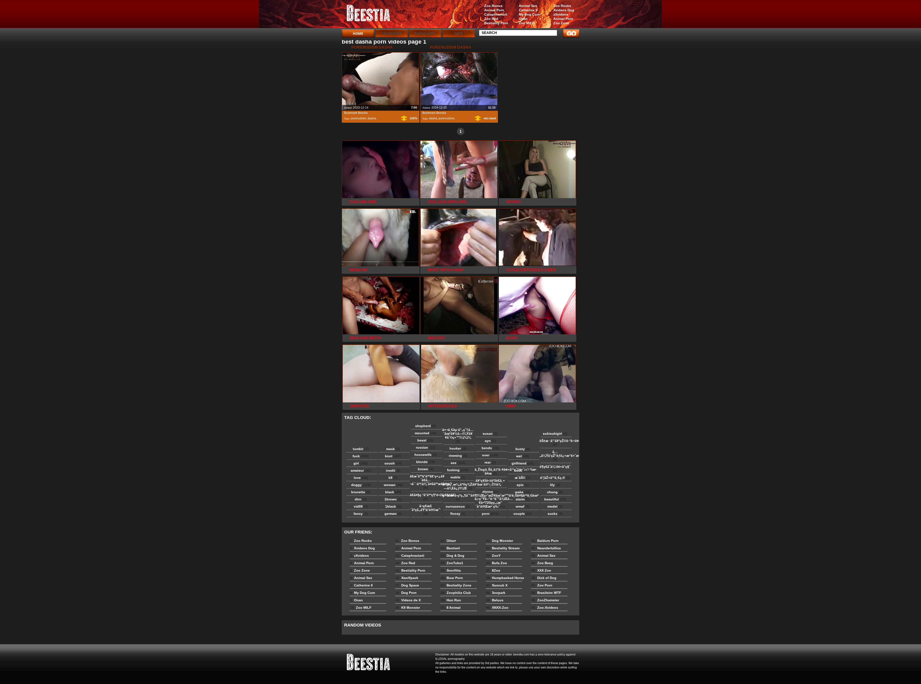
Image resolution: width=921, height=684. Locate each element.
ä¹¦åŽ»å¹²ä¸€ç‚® (555, 478)
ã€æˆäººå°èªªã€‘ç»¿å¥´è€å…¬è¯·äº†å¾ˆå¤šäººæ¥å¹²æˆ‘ (426, 482)
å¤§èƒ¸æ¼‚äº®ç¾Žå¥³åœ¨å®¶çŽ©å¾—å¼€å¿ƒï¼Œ (459, 486)
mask (393, 449)
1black (393, 506)
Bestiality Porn (496, 23)
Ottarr (448, 541)
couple (523, 514)
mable (458, 477)
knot (393, 456)
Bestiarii (450, 548)
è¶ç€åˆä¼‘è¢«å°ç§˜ (555, 468)
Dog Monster (499, 541)
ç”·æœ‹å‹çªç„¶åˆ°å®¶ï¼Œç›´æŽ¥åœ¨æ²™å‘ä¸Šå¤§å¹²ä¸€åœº (459, 497)
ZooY (493, 555)
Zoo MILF (526, 23)
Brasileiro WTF (546, 593)
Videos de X (408, 600)
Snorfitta (451, 570)
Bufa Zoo (496, 563)
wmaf (523, 506)
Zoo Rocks (562, 6)
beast (425, 440)
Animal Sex (528, 6)
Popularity (425, 33)
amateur (361, 470)
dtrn (361, 499)
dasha (372, 118)
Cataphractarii (495, 14)
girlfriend (523, 463)
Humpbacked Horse (505, 578)
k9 (393, 478)
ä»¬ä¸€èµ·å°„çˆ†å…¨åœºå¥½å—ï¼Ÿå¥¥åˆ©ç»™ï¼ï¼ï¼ (457, 435)
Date (459, 33)
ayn (490, 441)
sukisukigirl (555, 433)
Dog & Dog (452, 555)
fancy (361, 514)
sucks (555, 514)
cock (522, 470)
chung (555, 492)
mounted (426, 433)
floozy (458, 514)
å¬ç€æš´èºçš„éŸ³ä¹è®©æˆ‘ (426, 510)
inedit (393, 470)
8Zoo (493, 570)
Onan (523, 19)
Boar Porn (452, 578)
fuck (361, 456)
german (393, 514)
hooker (457, 448)
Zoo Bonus (493, 6)
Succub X (497, 585)
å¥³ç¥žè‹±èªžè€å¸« (490, 482)
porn (490, 514)
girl (361, 463)
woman (393, 485)
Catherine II (528, 10)
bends (490, 448)
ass (458, 463)
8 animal (372, 15)
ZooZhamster (545, 600)
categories (391, 33)
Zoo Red (491, 19)
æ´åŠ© (523, 478)
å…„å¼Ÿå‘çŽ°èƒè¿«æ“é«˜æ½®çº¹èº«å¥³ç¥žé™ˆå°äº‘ (556, 455)
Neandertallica (546, 548)
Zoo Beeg (542, 563)
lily (555, 485)
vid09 (361, 506)
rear (490, 462)
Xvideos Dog (563, 10)
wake (523, 492)
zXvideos (560, 14)
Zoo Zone (561, 23)
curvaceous (458, 506)
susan (490, 433)
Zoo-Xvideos (544, 607)
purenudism (358, 118)
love (361, 478)
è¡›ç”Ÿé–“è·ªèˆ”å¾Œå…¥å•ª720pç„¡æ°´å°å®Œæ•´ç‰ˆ (491, 502)
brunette (360, 492)
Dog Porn (406, 593)
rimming (458, 456)
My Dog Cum (529, 14)
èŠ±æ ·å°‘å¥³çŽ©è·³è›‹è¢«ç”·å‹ (556, 442)
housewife (425, 455)
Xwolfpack (406, 578)
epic (523, 485)
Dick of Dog (543, 578)
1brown (393, 499)
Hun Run (451, 600)
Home (358, 33)
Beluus (494, 600)
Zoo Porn (541, 585)
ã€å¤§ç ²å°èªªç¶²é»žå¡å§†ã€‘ (426, 497)
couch (393, 463)
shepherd (425, 426)
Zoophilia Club (456, 593)
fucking (458, 470)
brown (425, 469)
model (555, 506)
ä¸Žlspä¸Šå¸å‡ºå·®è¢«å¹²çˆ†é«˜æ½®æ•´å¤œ (491, 471)
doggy (361, 485)
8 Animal (450, 607)
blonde (425, 462)
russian (425, 447)
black (393, 492)
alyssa (490, 491)
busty (522, 449)
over (490, 455)
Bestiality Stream (503, 548)
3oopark (495, 593)
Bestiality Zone (456, 585)
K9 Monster (407, 607)
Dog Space (407, 585)
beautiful (555, 499)
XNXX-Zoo (497, 607)
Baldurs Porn (545, 541)
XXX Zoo (541, 570)
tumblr (361, 449)
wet (522, 456)
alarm (523, 499)
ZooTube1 (452, 563)
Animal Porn (563, 19)
